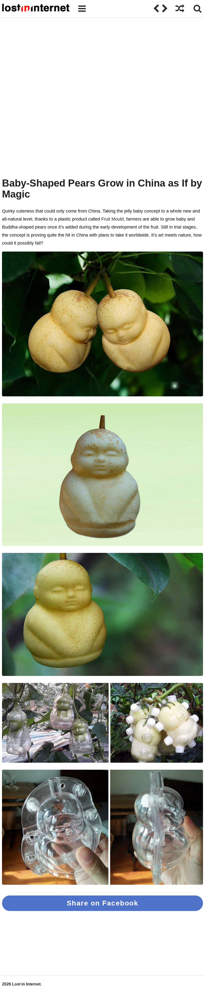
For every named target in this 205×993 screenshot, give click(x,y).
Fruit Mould (112, 219)
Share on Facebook (102, 903)
